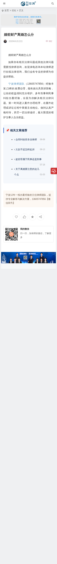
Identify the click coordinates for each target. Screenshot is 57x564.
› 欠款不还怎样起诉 (24, 149)
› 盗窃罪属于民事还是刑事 (28, 159)
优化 (14, 10)
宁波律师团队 (16, 83)
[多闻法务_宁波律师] (28, 3)
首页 (6, 10)
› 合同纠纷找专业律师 (25, 139)
